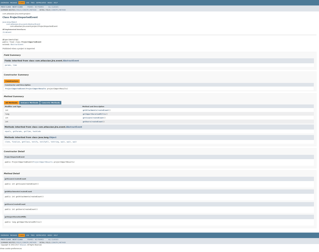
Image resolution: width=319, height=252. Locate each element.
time (15, 65)
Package (13, 3)
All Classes (53, 7)
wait (63, 142)
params (8, 65)
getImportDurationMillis (94, 114)
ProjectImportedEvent (15, 89)
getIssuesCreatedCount (93, 118)
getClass (26, 142)
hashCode (37, 131)
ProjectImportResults (36, 89)
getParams (17, 131)
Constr (25, 10)
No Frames (39, 7)
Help (56, 3)
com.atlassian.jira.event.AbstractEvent (23, 24)
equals (8, 131)
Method (33, 10)
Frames (30, 7)
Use (27, 3)
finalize (16, 142)
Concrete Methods (51, 103)
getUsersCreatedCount (93, 122)
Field (18, 10)
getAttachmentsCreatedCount (96, 110)
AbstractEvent (16, 44)
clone (7, 142)
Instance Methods (29, 103)
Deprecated (41, 3)
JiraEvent (6, 32)
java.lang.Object (9, 22)
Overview (5, 3)
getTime (27, 131)
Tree (33, 3)
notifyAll (44, 142)
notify (35, 142)
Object (52, 137)
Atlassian (23, 245)
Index (49, 3)
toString (55, 142)
